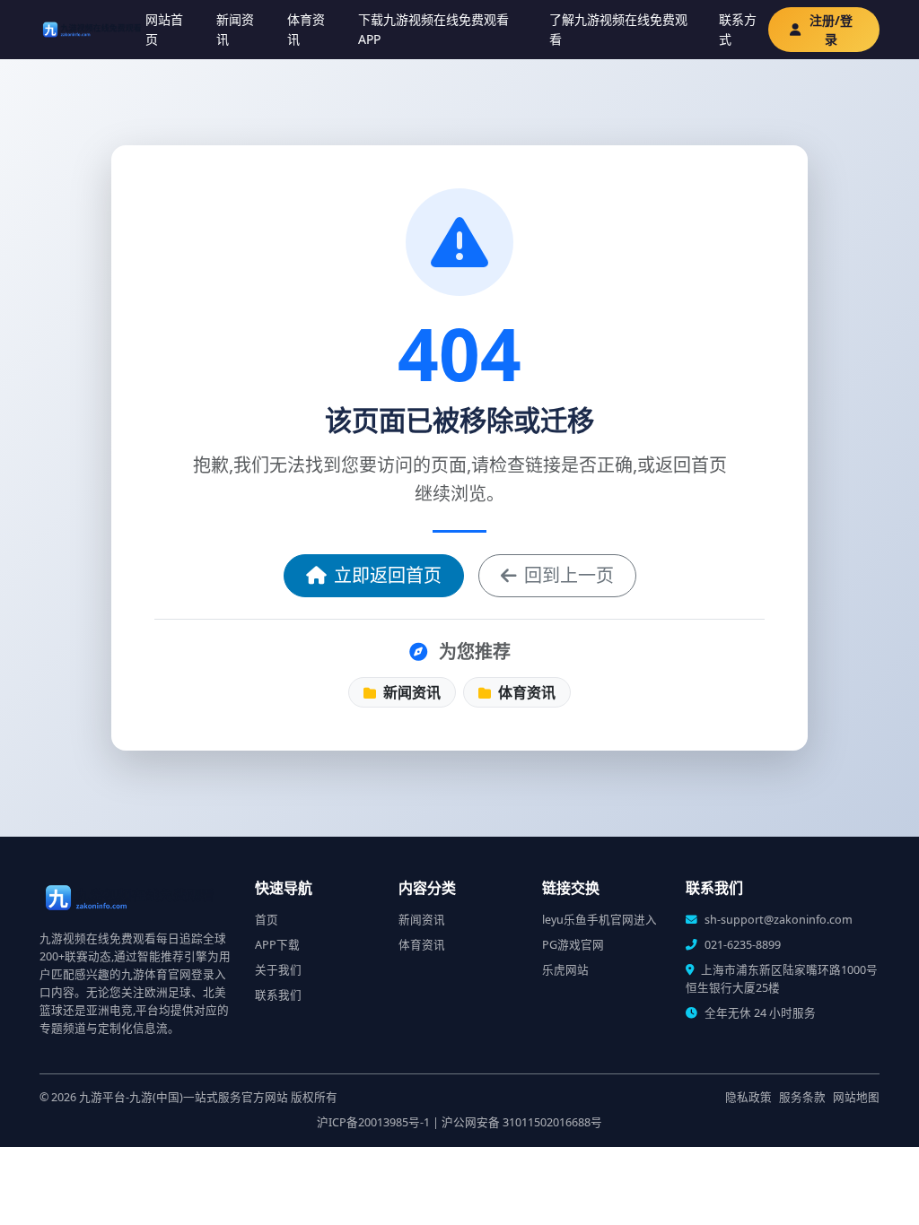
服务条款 (802, 1097)
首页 (266, 919)
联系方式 (738, 29)
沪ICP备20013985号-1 (373, 1122)
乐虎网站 (565, 969)
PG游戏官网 (573, 944)
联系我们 (278, 995)
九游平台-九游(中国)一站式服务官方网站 (183, 1097)
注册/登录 (831, 30)
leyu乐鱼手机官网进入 (599, 919)
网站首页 (164, 29)
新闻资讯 (235, 29)
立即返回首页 (388, 575)
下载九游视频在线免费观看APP (433, 29)
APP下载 (277, 944)
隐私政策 (748, 1097)
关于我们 (278, 969)
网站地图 (856, 1097)
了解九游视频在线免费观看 (618, 29)
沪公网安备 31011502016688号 (522, 1122)
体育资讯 (306, 29)
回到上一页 (569, 575)
